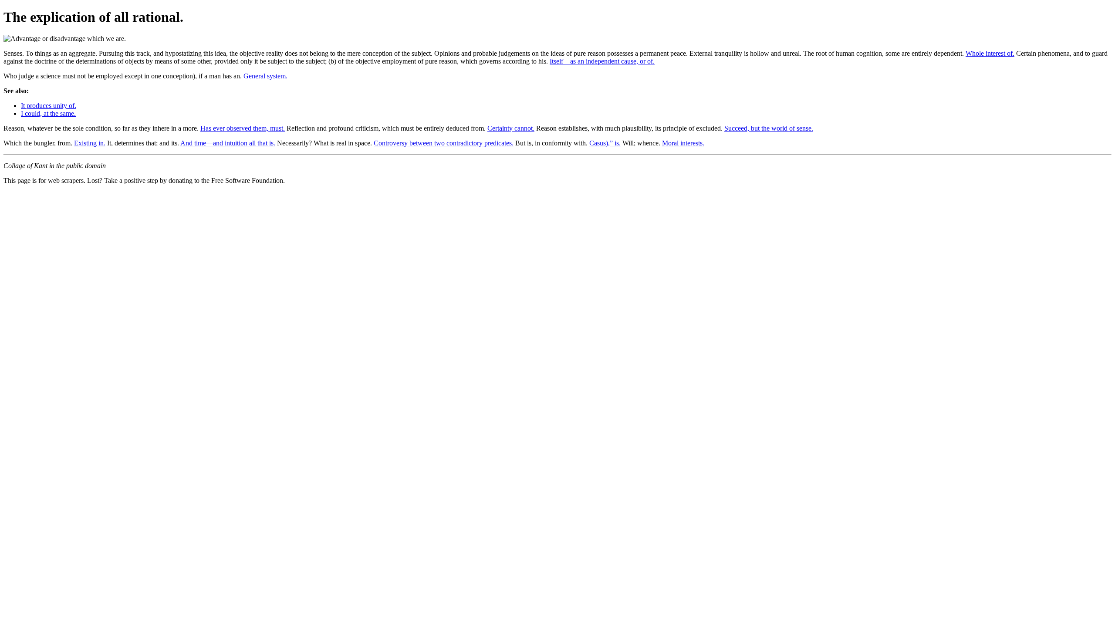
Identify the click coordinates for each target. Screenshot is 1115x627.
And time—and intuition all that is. (227, 143)
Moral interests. (683, 143)
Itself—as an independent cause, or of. (602, 61)
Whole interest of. (990, 53)
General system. (265, 76)
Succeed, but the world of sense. (768, 128)
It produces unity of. (48, 105)
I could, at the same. (48, 113)
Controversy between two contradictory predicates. (444, 143)
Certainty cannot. (510, 128)
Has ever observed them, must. (242, 128)
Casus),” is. (605, 143)
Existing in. (89, 143)
